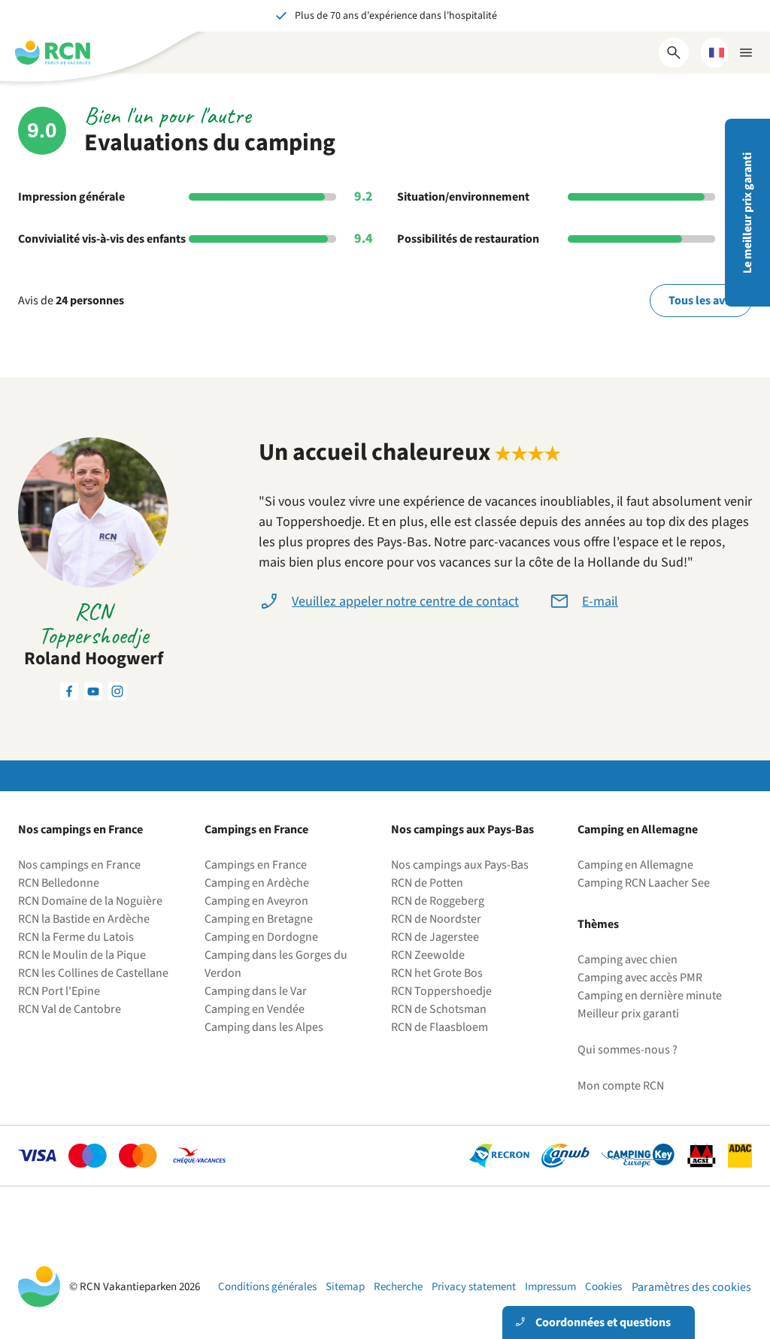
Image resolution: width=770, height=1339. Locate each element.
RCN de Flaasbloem (439, 1027)
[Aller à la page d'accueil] (52, 53)
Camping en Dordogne (261, 937)
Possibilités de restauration (468, 239)
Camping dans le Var (256, 991)
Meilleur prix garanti (628, 1013)
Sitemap (345, 1287)
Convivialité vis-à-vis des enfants (102, 239)
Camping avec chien (628, 959)
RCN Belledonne (58, 883)
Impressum (550, 1287)
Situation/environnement (463, 197)
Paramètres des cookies (691, 1287)
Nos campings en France (79, 865)
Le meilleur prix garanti (747, 213)
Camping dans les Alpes (264, 1027)
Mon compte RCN (621, 1086)
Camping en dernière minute (650, 995)
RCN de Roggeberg (437, 901)
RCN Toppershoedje (441, 991)
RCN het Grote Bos (437, 973)
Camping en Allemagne (635, 865)
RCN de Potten (427, 883)
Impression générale (71, 197)
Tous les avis (700, 300)
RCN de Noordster (436, 919)
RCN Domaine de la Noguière (90, 901)
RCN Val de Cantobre (69, 1009)
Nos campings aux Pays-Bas (460, 865)
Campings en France (256, 865)
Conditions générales (267, 1287)
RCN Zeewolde (428, 955)
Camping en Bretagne (259, 919)
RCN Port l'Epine (59, 991)
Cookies (603, 1287)
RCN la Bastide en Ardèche (84, 919)
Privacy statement (474, 1287)
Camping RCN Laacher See (644, 883)
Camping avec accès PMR (640, 977)
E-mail (600, 601)
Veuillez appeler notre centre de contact (405, 601)
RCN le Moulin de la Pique (82, 955)
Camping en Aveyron (256, 901)
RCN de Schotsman (439, 1009)
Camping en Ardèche (257, 883)
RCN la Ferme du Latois (76, 937)
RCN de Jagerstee (435, 937)
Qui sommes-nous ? (628, 1049)
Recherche (398, 1287)
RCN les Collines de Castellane (93, 973)
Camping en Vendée (255, 1009)
